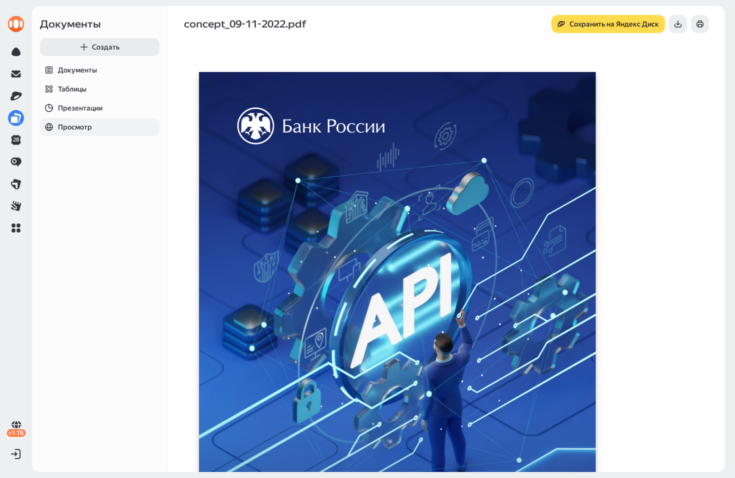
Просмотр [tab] (75, 127)
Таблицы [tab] (72, 89)
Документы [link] (70, 24)
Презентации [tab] (80, 108)
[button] (16, 228)
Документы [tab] (77, 70)
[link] (16, 24)
